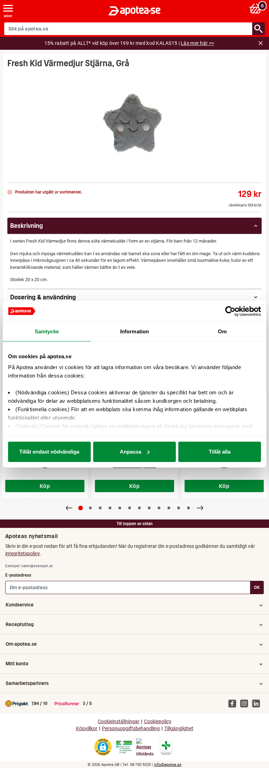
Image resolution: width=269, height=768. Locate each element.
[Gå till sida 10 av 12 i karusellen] (169, 508)
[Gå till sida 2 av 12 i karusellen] (90, 508)
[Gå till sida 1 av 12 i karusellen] (80, 507)
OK (257, 587)
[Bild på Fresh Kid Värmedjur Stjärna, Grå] (134, 123)
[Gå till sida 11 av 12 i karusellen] (178, 508)
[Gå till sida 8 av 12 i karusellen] (149, 508)
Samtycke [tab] (47, 331)
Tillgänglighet (178, 728)
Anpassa (130, 452)
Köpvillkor (86, 728)
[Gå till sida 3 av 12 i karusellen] (100, 508)
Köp (45, 485)
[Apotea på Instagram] (246, 703)
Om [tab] (222, 331)
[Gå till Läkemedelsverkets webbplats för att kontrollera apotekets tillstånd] (124, 747)
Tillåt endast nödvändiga (49, 452)
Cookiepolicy (157, 721)
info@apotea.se (167, 764)
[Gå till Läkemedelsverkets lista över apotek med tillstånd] (166, 746)
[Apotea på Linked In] (258, 703)
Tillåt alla (219, 452)
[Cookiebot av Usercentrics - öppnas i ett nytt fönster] (230, 311)
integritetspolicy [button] (22, 553)
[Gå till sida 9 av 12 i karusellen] (159, 508)
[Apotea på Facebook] (234, 703)
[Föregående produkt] (69, 508)
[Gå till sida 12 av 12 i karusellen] (188, 508)
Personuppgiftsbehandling (131, 728)
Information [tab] (134, 331)
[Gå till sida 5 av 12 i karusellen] (120, 508)
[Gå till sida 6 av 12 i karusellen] (129, 508)
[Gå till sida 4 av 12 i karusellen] (110, 508)
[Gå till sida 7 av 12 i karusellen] (139, 508)
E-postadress (18, 575)
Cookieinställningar (118, 721)
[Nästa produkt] (200, 508)
